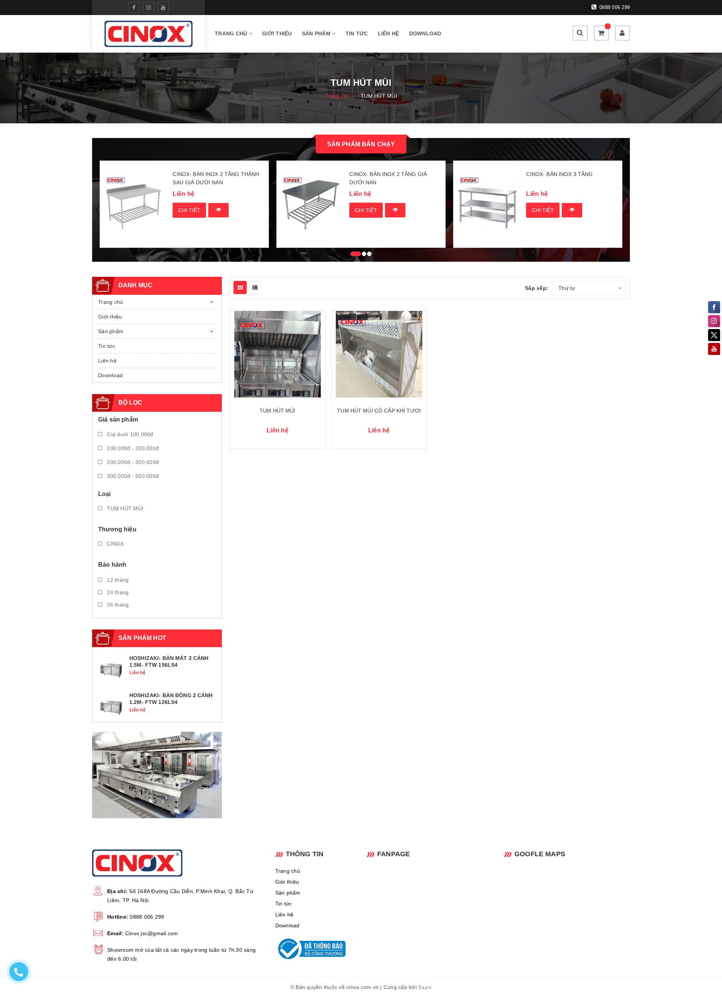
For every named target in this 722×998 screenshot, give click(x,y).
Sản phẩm (317, 33)
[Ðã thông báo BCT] (315, 949)
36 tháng (117, 605)
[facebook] (134, 7)
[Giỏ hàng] (601, 33)
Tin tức (357, 33)
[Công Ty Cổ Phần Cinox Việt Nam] (148, 34)
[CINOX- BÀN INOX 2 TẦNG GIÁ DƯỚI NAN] (310, 204)
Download (425, 33)
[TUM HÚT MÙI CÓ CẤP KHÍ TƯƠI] (379, 354)
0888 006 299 (614, 7)
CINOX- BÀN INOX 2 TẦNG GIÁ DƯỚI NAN (388, 178)
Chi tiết (189, 210)
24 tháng (117, 592)
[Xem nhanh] (218, 210)
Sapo (425, 987)
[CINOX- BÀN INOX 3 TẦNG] (487, 204)
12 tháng (117, 580)
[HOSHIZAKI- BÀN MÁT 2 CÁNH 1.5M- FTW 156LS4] (111, 669)
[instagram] (148, 7)
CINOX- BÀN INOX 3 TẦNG (559, 174)
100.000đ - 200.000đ (132, 448)
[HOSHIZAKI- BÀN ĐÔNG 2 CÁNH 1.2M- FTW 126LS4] (111, 706)
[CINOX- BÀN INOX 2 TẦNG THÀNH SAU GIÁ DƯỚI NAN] (133, 204)
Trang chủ (232, 33)
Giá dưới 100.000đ (129, 434)
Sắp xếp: (536, 288)
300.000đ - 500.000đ (132, 476)
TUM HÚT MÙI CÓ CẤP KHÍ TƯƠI (379, 411)
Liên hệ (388, 33)
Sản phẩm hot (142, 638)
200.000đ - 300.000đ (132, 462)
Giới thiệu (277, 33)
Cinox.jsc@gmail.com (151, 933)
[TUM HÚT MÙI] (277, 354)
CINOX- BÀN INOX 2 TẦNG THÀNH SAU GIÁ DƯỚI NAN (216, 178)
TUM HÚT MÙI (277, 411)
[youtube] (163, 7)
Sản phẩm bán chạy (361, 144)
